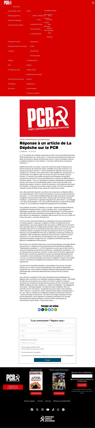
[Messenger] (49, 314)
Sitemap (48, 401)
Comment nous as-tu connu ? (29, 340)
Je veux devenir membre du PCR (31, 347)
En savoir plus (69, 355)
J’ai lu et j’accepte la (82, 380)
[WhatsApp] (46, 314)
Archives (40, 401)
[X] (42, 314)
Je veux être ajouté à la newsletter (31, 352)
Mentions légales (29, 401)
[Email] (52, 314)
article (37, 161)
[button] (92, 426)
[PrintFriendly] (55, 314)
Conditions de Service (89, 391)
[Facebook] (39, 314)
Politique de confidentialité (85, 380)
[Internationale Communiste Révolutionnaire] (47, 418)
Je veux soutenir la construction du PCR (33, 349)
